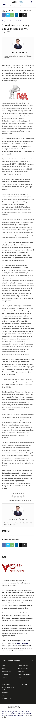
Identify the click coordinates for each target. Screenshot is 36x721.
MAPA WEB (5, 713)
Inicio (3, 10)
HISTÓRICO (5, 693)
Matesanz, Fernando (18, 52)
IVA (8, 531)
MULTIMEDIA (5, 674)
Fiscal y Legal (11, 10)
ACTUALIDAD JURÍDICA (24, 665)
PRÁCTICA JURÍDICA (23, 668)
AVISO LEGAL (14, 711)
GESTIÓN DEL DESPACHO (24, 674)
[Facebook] (4, 15)
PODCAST (4, 677)
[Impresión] (25, 15)
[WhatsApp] (12, 15)
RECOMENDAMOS (6, 698)
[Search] (32, 660)
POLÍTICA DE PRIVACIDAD (15, 715)
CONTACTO (5, 711)
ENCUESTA (4, 668)
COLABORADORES (6, 685)
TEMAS (3, 665)
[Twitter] (8, 15)
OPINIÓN (20, 677)
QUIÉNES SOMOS (24, 711)
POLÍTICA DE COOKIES (16, 713)
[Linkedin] (16, 15)
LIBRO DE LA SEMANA (7, 671)
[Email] (21, 15)
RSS (3, 696)
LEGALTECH (21, 671)
